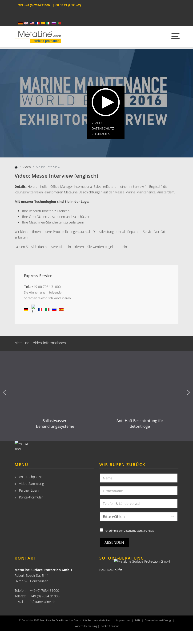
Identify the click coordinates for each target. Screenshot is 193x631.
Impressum (123, 620)
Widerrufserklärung (86, 626)
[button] (4, 392)
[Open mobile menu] (174, 36)
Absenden (114, 542)
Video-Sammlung (31, 483)
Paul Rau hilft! (110, 570)
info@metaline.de (42, 602)
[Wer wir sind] (54, 447)
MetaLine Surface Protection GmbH (60, 620)
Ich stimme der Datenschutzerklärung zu (129, 530)
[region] (96, 392)
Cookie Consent (110, 626)
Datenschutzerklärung (158, 620)
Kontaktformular (30, 497)
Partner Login (28, 490)
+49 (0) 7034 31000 (37, 5)
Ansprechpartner (31, 476)
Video (27, 167)
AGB (137, 620)
